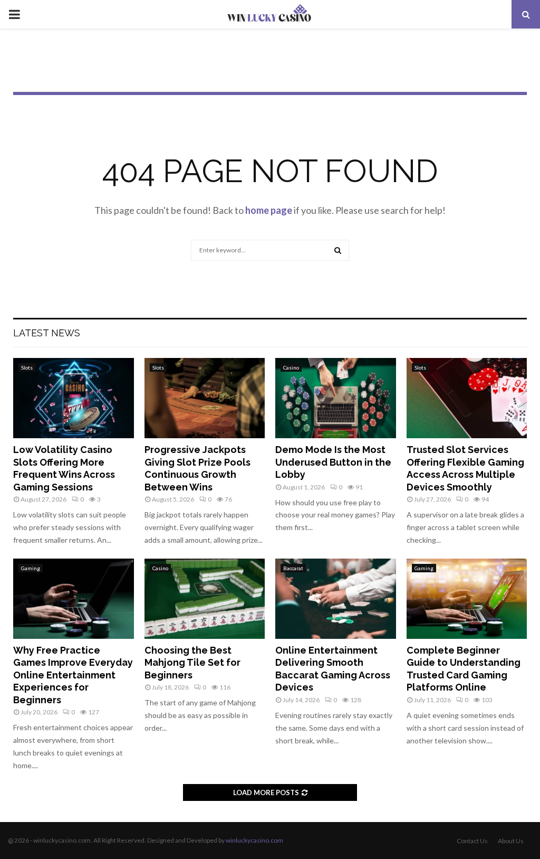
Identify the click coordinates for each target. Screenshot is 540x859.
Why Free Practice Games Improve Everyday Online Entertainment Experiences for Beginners (73, 675)
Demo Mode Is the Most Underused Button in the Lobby (333, 462)
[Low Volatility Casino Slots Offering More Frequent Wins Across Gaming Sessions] (73, 398)
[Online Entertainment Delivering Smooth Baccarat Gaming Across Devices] (335, 599)
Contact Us (472, 841)
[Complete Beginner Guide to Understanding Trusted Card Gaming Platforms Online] (467, 599)
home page (268, 210)
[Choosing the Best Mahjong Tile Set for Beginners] (204, 599)
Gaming (30, 568)
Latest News (46, 332)
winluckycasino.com (254, 840)
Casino (291, 367)
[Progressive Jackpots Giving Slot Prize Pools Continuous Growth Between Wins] (204, 398)
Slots (27, 367)
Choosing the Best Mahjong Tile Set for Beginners (192, 663)
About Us (511, 841)
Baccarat (293, 568)
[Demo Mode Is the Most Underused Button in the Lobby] (335, 398)
